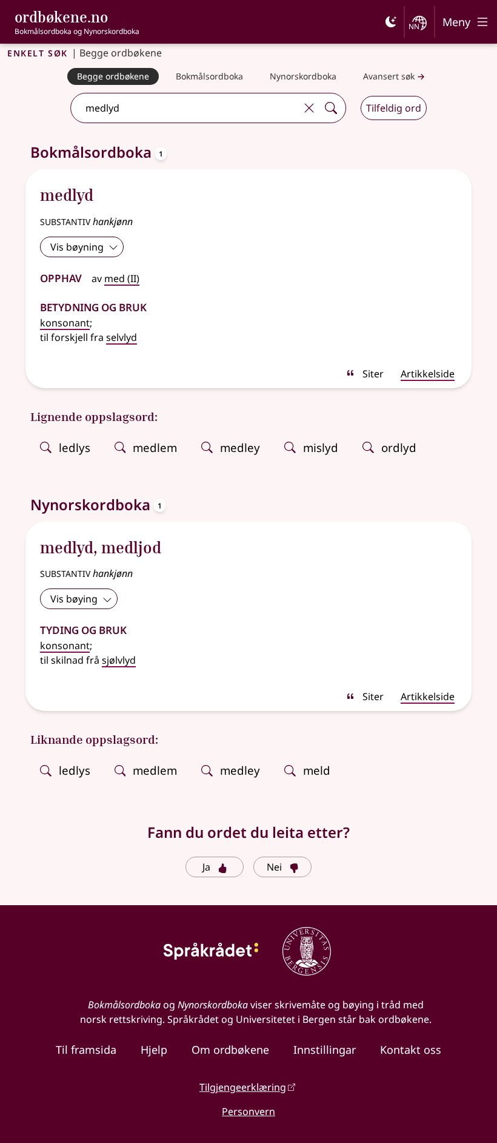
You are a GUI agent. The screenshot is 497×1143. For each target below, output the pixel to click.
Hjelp (154, 1049)
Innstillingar (324, 1049)
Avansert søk (389, 76)
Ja (206, 867)
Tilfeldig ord (393, 108)
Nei (274, 867)
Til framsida (86, 1049)
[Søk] (331, 108)
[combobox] (185, 108)
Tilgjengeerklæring (242, 1087)
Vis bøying (74, 598)
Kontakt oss (410, 1049)
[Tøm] (309, 108)
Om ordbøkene (230, 1049)
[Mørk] (390, 21)
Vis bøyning (77, 247)
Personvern (248, 1111)
